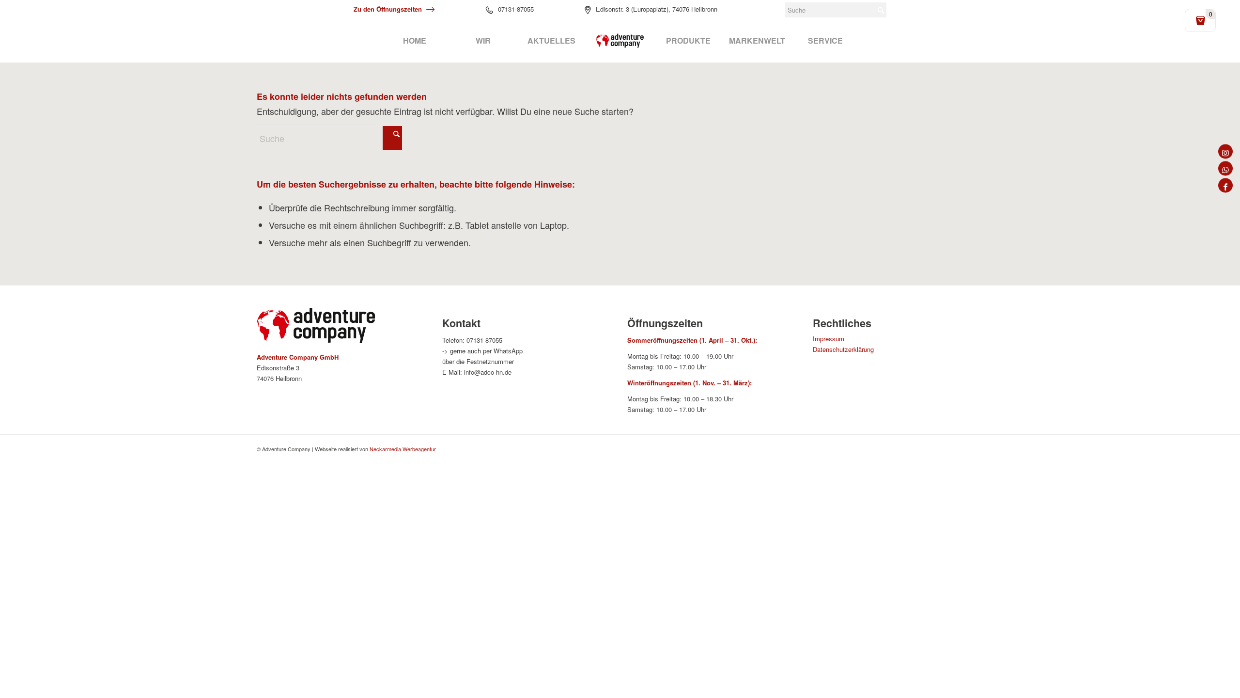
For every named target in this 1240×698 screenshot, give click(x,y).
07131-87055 (516, 9)
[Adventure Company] (620, 41)
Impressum (828, 338)
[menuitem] (414, 41)
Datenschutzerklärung (843, 349)
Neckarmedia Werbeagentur (403, 449)
